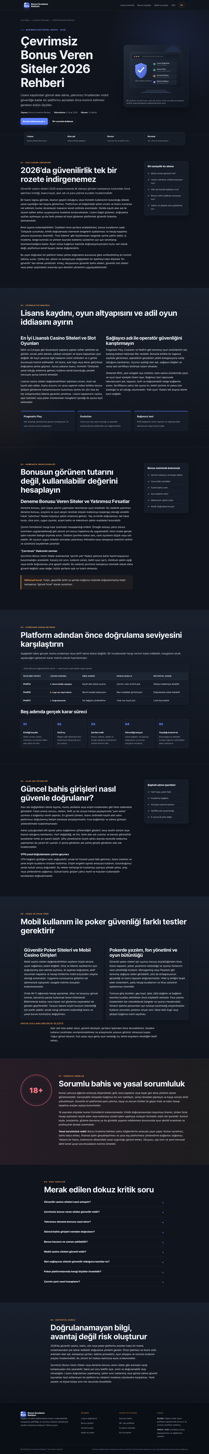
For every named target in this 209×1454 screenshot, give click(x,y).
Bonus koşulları (144, 5)
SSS (173, 5)
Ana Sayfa (25, 20)
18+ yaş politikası (126, 1423)
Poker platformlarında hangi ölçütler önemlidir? (72, 1271)
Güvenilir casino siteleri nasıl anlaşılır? (67, 1201)
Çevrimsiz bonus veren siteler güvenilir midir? (72, 1211)
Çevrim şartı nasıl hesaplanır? (62, 1281)
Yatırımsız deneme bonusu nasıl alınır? (67, 1221)
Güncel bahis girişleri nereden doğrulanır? (69, 1231)
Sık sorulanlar (125, 1432)
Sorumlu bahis (125, 1418)
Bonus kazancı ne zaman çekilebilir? (66, 1241)
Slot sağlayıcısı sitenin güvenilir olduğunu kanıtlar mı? (77, 1261)
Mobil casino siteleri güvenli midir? (65, 1251)
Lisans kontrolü (127, 5)
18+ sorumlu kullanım (62, 121)
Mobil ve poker (161, 5)
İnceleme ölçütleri (127, 1428)
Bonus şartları (87, 1423)
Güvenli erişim (87, 1428)
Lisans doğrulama (89, 1418)
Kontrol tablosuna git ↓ (34, 121)
